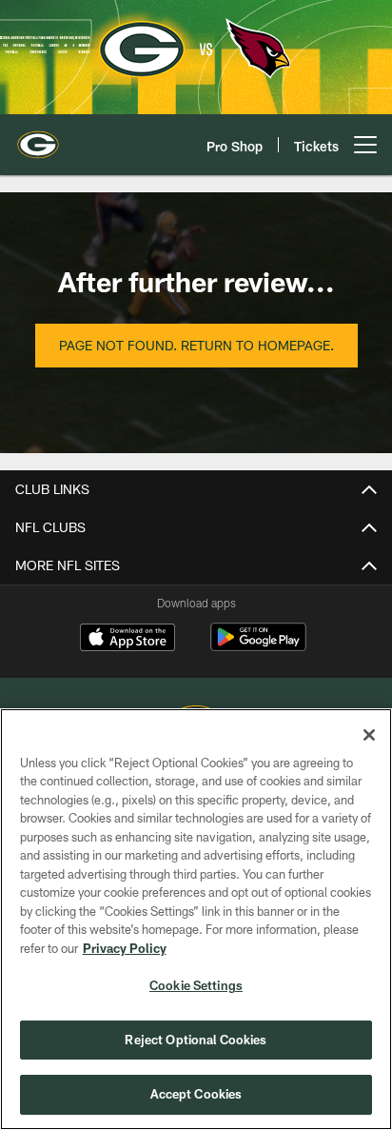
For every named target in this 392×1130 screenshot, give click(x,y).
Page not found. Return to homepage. (196, 345)
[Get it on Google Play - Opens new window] (258, 647)
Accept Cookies (196, 1093)
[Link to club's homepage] (38, 137)
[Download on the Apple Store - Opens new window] (127, 640)
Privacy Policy (125, 948)
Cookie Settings (196, 985)
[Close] (369, 735)
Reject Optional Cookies (195, 1039)
